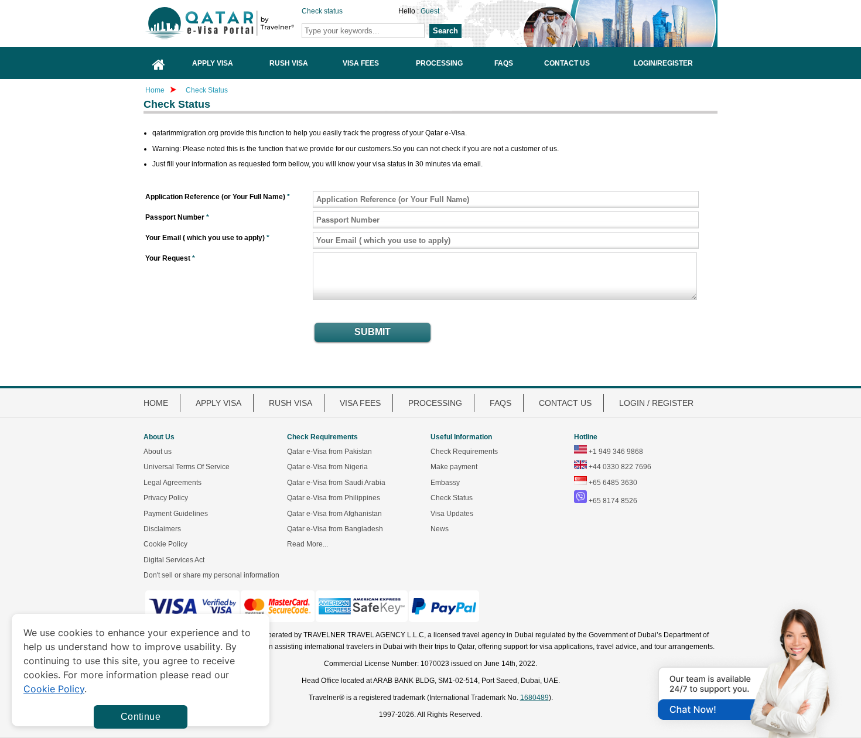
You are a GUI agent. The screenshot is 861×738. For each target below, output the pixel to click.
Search (445, 30)
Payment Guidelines (176, 514)
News (439, 529)
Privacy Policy (166, 498)
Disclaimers (162, 529)
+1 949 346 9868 (616, 451)
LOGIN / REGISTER (656, 403)
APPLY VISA (218, 403)
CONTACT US (565, 403)
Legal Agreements (172, 483)
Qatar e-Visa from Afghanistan (334, 514)
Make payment (453, 467)
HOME (156, 403)
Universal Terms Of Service (187, 467)
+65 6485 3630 (613, 483)
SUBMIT (372, 332)
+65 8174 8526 (613, 501)
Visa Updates (451, 514)
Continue (140, 717)
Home (155, 90)
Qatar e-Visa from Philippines (333, 498)
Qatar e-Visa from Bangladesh (335, 529)
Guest (430, 11)
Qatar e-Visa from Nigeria (327, 467)
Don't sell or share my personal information (211, 575)
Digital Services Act (174, 560)
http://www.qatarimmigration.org (238, 23)
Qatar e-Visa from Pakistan (329, 451)
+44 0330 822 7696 (620, 467)
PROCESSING (435, 403)
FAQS (500, 403)
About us (158, 451)
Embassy (445, 483)
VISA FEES (360, 403)
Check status (322, 11)
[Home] (159, 63)
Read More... (307, 544)
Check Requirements (464, 451)
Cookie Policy (165, 544)
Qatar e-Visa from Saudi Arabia (336, 483)
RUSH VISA (290, 403)
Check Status (207, 90)
